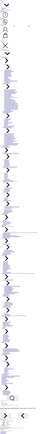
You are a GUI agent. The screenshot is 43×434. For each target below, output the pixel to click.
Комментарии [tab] (4, 419)
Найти (17, 400)
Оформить (7, 42)
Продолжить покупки (4, 50)
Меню (1, 0)
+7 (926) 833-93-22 (3, 432)
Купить (1, 418)
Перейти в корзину (4, 42)
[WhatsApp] (14, 26)
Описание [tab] (2, 419)
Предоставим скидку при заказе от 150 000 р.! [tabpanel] (6, 424)
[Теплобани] (2, 11)
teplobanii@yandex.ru (3, 433)
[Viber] (28, 26)
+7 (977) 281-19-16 (3, 431)
